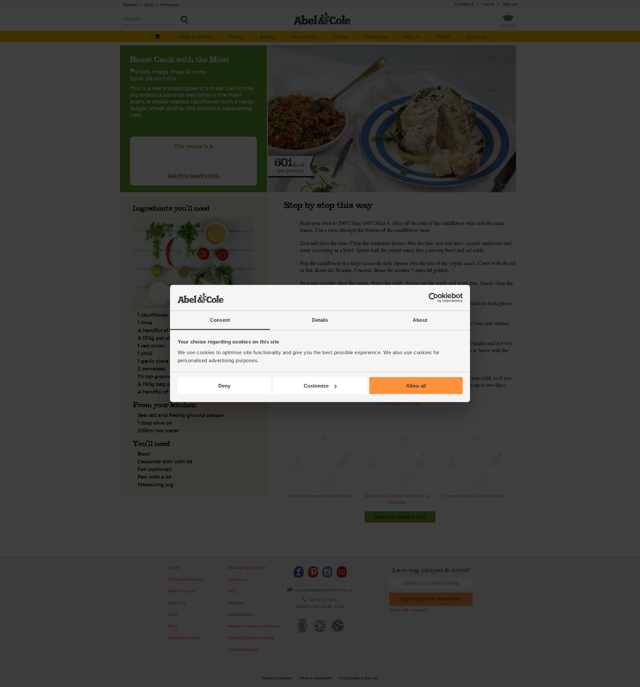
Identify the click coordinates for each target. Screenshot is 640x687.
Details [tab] (320, 319)
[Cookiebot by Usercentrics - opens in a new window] (433, 298)
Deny (224, 386)
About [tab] (420, 319)
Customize (316, 386)
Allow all (416, 386)
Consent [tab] (220, 319)
